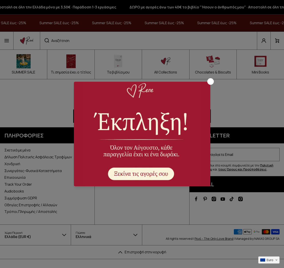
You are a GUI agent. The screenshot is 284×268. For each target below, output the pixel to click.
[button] (269, 260)
